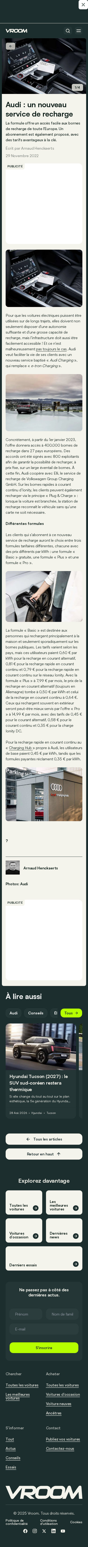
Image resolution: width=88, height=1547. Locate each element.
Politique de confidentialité (17, 1522)
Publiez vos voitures (63, 1439)
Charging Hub (21, 747)
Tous (68, 1013)
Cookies (76, 1522)
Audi (13, 1013)
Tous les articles (47, 1139)
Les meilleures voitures (18, 1396)
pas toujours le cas (51, 349)
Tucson (51, 1113)
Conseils (35, 1013)
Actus (11, 1448)
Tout (10, 1439)
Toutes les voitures (22, 1385)
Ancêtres (54, 1413)
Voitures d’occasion (63, 1394)
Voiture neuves (59, 1403)
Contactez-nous (60, 1449)
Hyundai (36, 1113)
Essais (11, 1467)
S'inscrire (44, 1347)
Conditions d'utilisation (48, 1522)
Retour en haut (40, 1154)
